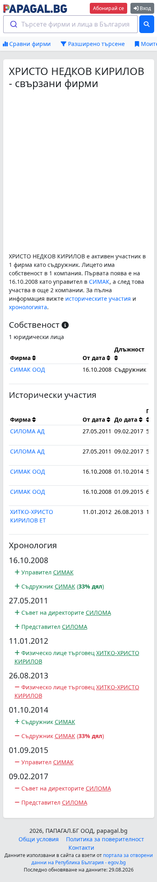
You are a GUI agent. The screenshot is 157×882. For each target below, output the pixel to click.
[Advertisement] (78, 170)
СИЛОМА (98, 612)
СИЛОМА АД (27, 431)
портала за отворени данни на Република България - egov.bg (92, 859)
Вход (144, 8)
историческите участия (98, 298)
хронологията (28, 307)
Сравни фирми (29, 44)
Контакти (81, 847)
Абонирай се (108, 8)
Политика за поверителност (105, 839)
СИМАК (99, 281)
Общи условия (39, 839)
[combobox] (70, 24)
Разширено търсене (95, 44)
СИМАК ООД (27, 369)
